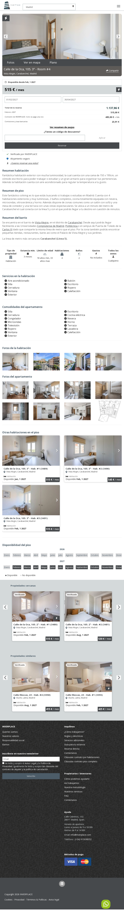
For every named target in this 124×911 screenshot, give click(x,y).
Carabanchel (75, 222)
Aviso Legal (30, 763)
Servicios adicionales (74, 740)
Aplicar (102, 137)
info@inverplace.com (81, 834)
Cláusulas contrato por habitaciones (82, 757)
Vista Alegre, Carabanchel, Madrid (20, 73)
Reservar (62, 145)
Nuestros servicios (73, 791)
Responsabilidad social (13, 740)
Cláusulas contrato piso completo (80, 761)
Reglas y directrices (73, 736)
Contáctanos (70, 753)
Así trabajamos (71, 783)
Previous (6, 36)
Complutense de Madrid (50, 226)
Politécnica (71, 226)
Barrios (5, 744)
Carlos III (7, 229)
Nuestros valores (10, 736)
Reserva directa (71, 748)
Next (118, 36)
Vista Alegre (42, 222)
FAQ (66, 795)
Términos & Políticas (36, 899)
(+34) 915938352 (83, 839)
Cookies (8, 899)
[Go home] (11, 5)
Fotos (10, 62)
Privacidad (19, 899)
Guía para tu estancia (74, 744)
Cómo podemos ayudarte (77, 778)
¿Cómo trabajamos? (74, 731)
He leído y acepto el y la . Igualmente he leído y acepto (30, 766)
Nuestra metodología (74, 787)
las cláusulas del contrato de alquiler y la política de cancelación (30, 768)
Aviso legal (54, 899)
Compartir (113, 70)
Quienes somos (10, 731)
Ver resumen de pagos (62, 127)
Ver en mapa (32, 62)
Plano (53, 62)
